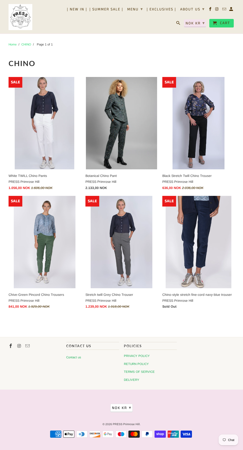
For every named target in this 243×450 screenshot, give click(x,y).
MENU (135, 9)
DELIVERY (131, 380)
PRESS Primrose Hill (126, 424)
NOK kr (195, 23)
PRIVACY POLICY (137, 356)
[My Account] (231, 10)
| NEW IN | (77, 9)
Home (13, 44)
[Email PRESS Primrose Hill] (224, 10)
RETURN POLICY (136, 364)
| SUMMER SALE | (106, 9)
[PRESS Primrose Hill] (20, 17)
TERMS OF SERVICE (139, 372)
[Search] (178, 24)
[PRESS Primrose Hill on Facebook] (210, 10)
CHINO (26, 44)
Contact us (73, 357)
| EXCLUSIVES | (161, 9)
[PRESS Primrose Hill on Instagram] (217, 10)
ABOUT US (192, 9)
